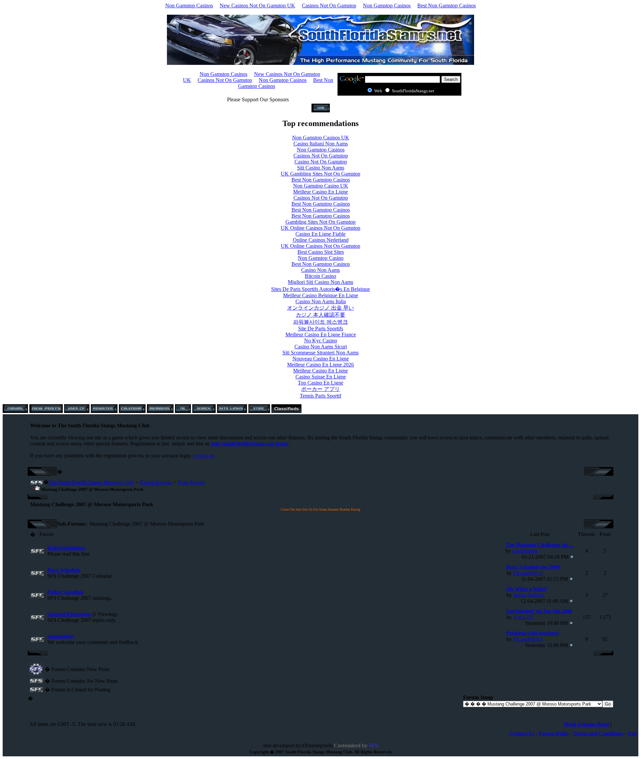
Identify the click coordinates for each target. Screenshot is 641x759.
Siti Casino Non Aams (320, 168)
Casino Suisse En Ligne (320, 377)
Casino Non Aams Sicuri (320, 346)
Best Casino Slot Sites (320, 252)
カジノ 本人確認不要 (320, 315)
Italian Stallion (528, 595)
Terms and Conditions (598, 733)
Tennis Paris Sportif (320, 396)
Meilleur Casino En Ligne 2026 (320, 364)
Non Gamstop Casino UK (320, 186)
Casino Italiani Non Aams (320, 143)
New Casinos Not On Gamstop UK (257, 5)
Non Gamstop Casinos (189, 5)
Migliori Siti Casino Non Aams (320, 282)
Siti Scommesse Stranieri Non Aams (320, 352)
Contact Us (522, 733)
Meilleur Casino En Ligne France (320, 334)
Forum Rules (554, 733)
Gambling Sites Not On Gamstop (320, 222)
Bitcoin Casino (320, 276)
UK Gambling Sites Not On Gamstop (320, 174)
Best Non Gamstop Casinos (446, 5)
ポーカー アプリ (320, 389)
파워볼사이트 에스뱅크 (320, 322)
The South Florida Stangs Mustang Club (91, 482)
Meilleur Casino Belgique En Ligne (320, 295)
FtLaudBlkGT (528, 573)
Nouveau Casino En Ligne (320, 358)
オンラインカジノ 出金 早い (320, 308)
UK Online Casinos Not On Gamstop (320, 228)
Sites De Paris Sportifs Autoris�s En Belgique (320, 289)
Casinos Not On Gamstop (329, 5)
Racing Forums (156, 482)
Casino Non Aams (320, 270)
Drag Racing (191, 482)
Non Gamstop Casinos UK (320, 137)
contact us (203, 455)
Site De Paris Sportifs (320, 328)
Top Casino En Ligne (320, 383)
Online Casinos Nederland (321, 240)
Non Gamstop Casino (321, 258)
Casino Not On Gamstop (320, 162)
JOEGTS (523, 617)
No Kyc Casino (320, 340)
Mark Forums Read (586, 724)
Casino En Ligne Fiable (320, 234)
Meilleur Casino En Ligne (320, 192)
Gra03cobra (524, 551)
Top (632, 733)
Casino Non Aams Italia (320, 301)
